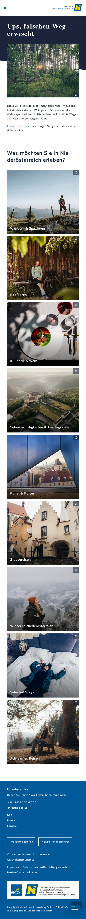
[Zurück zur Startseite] (67, 7)
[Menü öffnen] (5, 8)
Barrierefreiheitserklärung (22, 872)
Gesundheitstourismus (20, 859)
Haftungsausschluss (60, 867)
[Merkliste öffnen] (15, 8)
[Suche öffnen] (18, 8)
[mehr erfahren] (43, 202)
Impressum (14, 867)
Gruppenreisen (42, 854)
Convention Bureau (19, 854)
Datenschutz (30, 867)
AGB (43, 867)
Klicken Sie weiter (18, 126)
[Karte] (12, 8)
